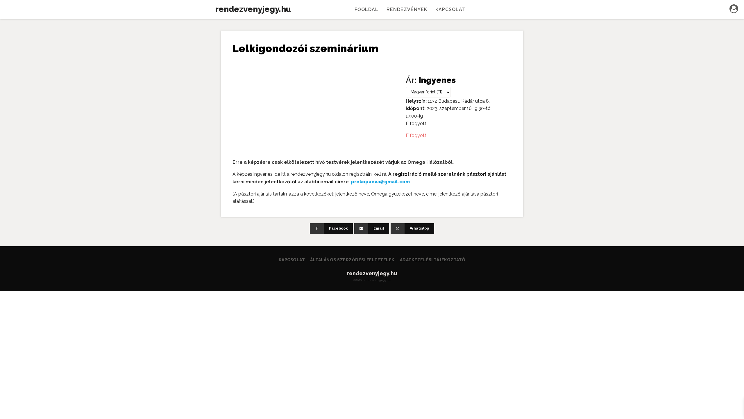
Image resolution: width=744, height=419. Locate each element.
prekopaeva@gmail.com (380, 181)
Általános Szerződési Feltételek (352, 260)
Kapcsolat (450, 9)
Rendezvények (407, 9)
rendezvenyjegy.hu (253, 9)
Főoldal (366, 9)
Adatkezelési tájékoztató (433, 260)
